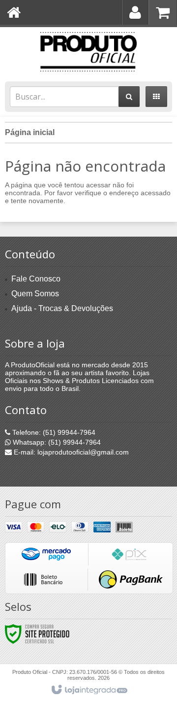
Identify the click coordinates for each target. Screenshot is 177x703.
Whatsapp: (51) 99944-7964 (56, 442)
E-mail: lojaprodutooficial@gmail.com (70, 452)
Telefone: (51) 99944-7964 (52, 432)
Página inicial (30, 132)
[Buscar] (129, 96)
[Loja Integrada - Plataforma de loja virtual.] (89, 690)
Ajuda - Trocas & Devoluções (62, 308)
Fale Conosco (35, 279)
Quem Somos (35, 293)
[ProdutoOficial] (88, 51)
